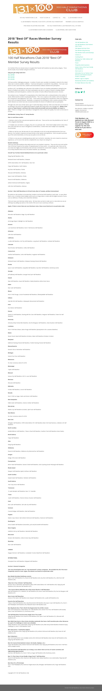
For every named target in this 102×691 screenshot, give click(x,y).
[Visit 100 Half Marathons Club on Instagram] (76, 92)
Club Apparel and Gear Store (82, 48)
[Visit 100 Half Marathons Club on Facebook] (84, 92)
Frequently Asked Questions (82, 65)
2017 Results (11, 74)
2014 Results (11, 79)
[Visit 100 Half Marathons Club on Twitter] (82, 92)
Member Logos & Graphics (82, 78)
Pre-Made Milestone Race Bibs (83, 83)
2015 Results (11, 77)
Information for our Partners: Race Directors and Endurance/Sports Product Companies (84, 74)
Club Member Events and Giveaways (84, 52)
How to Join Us (79, 71)
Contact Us (78, 54)
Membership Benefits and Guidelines (84, 80)
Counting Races (79, 57)
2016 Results (11, 76)
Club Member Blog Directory (82, 50)
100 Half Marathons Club (81, 42)
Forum (76, 63)
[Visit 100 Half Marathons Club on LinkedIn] (79, 92)
